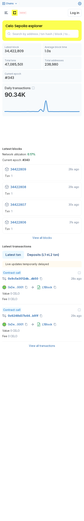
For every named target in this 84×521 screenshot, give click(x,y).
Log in (74, 13)
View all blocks (42, 237)
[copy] (42, 279)
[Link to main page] (15, 13)
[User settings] (80, 3)
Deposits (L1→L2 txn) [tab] (43, 255)
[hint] (33, 88)
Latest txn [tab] (13, 255)
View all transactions (42, 345)
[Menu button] (6, 13)
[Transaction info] (79, 272)
